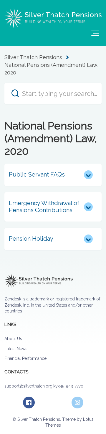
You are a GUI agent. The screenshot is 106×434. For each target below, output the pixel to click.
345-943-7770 (70, 386)
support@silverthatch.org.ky (31, 386)
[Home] (53, 18)
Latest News (15, 348)
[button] (95, 33)
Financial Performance (25, 358)
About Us (13, 338)
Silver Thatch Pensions (33, 57)
